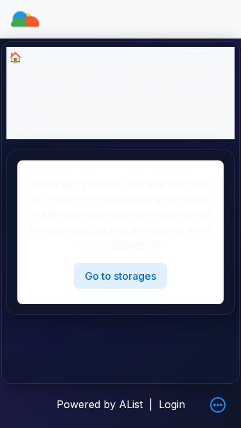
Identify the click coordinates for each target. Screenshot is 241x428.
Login (172, 404)
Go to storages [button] (120, 276)
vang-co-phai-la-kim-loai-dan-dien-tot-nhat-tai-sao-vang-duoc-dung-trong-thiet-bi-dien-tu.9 (114, 93)
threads (89, 57)
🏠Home (30, 57)
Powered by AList (100, 404)
